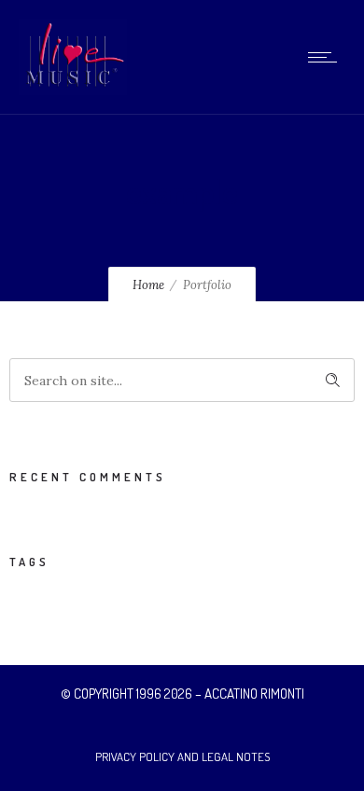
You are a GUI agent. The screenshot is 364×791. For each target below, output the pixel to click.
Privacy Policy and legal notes (182, 756)
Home (148, 285)
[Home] (73, 90)
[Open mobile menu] (326, 57)
